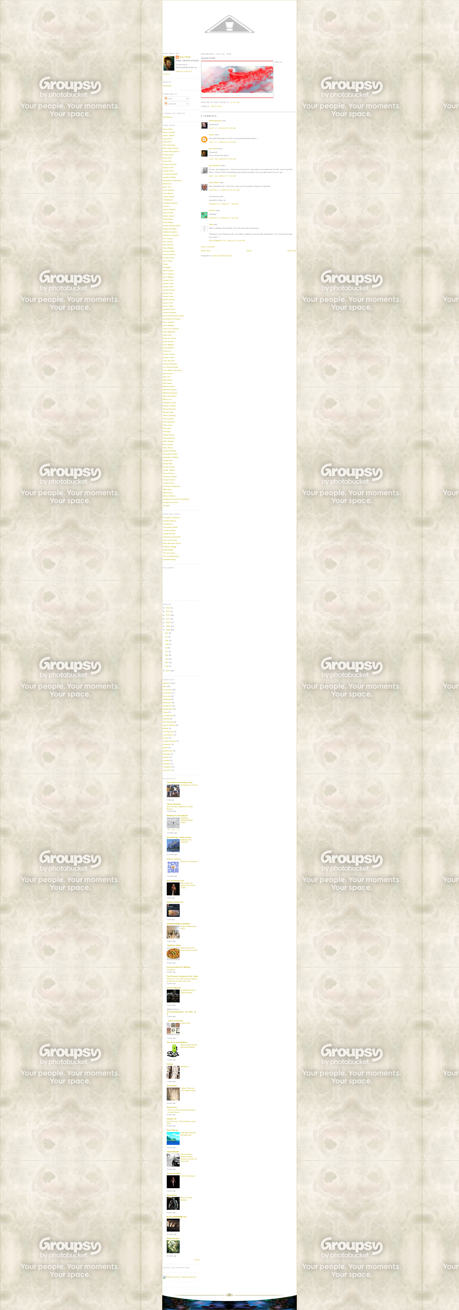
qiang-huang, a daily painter (179, 837)
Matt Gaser (167, 383)
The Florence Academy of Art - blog (182, 976)
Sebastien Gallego (170, 457)
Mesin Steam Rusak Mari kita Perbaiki (189, 1046)
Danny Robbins (169, 209)
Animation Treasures (171, 518)
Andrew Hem (168, 155)
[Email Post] (240, 102)
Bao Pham (213, 149)
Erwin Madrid (168, 248)
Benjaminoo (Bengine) (172, 180)
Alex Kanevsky (169, 145)
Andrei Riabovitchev (171, 151)
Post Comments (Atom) (221, 256)
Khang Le (167, 351)
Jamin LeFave (169, 300)
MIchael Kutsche (170, 390)
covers (165, 738)
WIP (164, 686)
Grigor (165, 264)
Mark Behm (167, 380)
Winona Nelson (169, 496)
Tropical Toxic (168, 483)
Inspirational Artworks (171, 537)
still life (165, 728)
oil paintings (168, 715)
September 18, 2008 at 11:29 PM (227, 241)
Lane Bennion (169, 361)
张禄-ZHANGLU (173, 1009)
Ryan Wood (168, 448)
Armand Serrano (170, 164)
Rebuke (212, 210)
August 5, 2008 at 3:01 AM (223, 218)
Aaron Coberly (169, 132)
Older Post (291, 251)
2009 (168, 626)
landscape (167, 703)
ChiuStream (168, 200)
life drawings (168, 722)
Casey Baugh (168, 197)
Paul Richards (168, 422)
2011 (168, 619)
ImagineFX (167, 706)
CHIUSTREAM (173, 1152)
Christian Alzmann (170, 203)
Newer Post (205, 251)
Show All (197, 1260)
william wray (167, 493)
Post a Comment (208, 247)
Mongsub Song (169, 403)
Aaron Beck (168, 129)
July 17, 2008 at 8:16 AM (222, 128)
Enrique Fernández (171, 235)
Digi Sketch (167, 117)
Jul (166, 648)
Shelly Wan (167, 464)
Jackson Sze (168, 280)
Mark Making (172, 1130)
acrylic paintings (169, 741)
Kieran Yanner (169, 354)
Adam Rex (167, 142)
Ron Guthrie (168, 444)
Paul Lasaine (168, 419)
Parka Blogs (168, 550)
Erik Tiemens (168, 245)
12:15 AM (235, 102)
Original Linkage (169, 547)
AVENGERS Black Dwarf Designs (188, 991)
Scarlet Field (208, 58)
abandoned (168, 751)
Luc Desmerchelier (170, 367)
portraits (166, 760)
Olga (211, 224)
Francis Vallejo (169, 251)
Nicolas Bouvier (169, 409)
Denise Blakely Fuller (171, 226)
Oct (167, 637)
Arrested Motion (169, 521)
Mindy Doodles (173, 1238)
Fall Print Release (188, 1176)
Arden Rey (167, 161)
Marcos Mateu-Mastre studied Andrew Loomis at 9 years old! (189, 1157)
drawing (166, 719)
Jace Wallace (168, 277)
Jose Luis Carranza (171, 329)
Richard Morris (169, 438)
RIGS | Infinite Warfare (186, 1199)
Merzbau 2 (185, 1066)
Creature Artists (169, 530)
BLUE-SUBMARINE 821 (177, 1217)
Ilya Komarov (168, 271)
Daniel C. (167, 206)
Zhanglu (166, 506)
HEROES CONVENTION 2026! (187, 820)
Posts (169, 99)
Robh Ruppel (168, 441)
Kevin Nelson (168, 348)
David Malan (214, 182)
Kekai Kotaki (168, 341)
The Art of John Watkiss (177, 1042)
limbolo (170, 1064)
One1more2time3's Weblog (178, 967)
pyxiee (211, 135)
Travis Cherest (169, 480)
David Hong (168, 219)
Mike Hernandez (169, 396)
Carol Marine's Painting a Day (180, 782)
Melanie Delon (169, 386)
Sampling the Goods (189, 785)
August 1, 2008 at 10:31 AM (224, 190)
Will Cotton (167, 489)
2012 (168, 615)
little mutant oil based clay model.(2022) (188, 885)
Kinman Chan (168, 357)
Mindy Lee (167, 399)
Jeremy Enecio (169, 309)
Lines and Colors (170, 540)
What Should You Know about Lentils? (189, 949)
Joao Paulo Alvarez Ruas (173, 316)
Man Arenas (168, 374)
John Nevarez (168, 322)
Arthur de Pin (168, 168)
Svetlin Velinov (169, 470)
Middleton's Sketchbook (177, 816)
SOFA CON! (185, 1023)
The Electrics (168, 732)
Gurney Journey (174, 859)
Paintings (167, 699)
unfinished (167, 767)
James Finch (168, 287)
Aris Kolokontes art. (175, 881)
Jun (167, 651)
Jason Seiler (168, 306)
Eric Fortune (168, 242)
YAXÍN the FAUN (174, 945)
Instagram (171, 970)
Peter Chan (167, 425)
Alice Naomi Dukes (170, 148)
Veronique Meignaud (171, 486)
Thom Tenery (168, 473)
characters (167, 690)
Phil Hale (166, 432)
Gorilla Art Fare (169, 534)
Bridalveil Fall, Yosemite (186, 841)
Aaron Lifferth (168, 135)
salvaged (167, 764)
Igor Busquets (215, 165)
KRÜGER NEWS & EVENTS (178, 924)
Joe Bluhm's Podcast (171, 319)
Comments (171, 104)
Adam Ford (167, 139)
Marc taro (167, 377)
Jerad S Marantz (174, 988)
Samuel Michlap (169, 451)
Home (249, 251)
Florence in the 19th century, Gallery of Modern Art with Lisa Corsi (182, 980)
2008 (168, 630)
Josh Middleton (169, 332)
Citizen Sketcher (174, 804)
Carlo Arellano (168, 190)
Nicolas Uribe (168, 412)
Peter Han (167, 428)
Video (165, 712)
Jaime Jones (168, 283)
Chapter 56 (171, 1119)
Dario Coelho (168, 213)
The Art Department (171, 556)
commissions (168, 735)
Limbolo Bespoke (170, 364)
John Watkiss (168, 325)
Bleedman (167, 184)
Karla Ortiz (167, 335)
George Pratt (168, 258)
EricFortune (172, 1086)
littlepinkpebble (215, 121)
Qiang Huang (168, 435)
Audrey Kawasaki (170, 174)
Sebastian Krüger (170, 454)
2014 (168, 608)
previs (165, 747)
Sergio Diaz (167, 460)
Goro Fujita (167, 261)
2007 (168, 671)
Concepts (167, 693)
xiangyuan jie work (170, 502)
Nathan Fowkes (169, 406)
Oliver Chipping (169, 415)
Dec (167, 633)
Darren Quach (169, 216)
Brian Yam (167, 187)
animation (167, 744)
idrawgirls (167, 267)
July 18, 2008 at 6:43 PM (222, 159)
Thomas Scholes (170, 477)
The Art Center (169, 553)
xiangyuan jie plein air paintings (176, 499)
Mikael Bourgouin (170, 393)
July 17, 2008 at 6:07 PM (222, 142)
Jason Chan (168, 303)
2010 (168, 622)
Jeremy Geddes (169, 312)
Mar (167, 662)
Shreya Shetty (169, 467)
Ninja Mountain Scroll (171, 543)
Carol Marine (168, 193)
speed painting (169, 725)
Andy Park (167, 158)
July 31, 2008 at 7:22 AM (222, 176)
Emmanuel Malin (170, 229)
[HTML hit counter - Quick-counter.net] (179, 1277)
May (167, 655)
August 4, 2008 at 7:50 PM (223, 204)
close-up (166, 696)
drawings (166, 754)
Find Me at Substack (189, 861)
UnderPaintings (169, 559)
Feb (167, 666)
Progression (168, 709)
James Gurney (169, 290)
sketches (217, 106)
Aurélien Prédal (169, 177)
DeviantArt (167, 86)
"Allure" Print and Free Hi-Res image (188, 1089)
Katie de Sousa (169, 338)
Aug (167, 644)
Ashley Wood (168, 171)
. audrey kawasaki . (175, 1021)
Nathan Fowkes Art (175, 902)
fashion (166, 757)
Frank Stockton (169, 254)
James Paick (168, 296)
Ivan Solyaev (168, 274)
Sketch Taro (172, 1107)
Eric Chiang (167, 238)
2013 (168, 611)
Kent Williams (168, 345)
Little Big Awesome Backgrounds (188, 1134)
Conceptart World (170, 527)
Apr (167, 659)
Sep (167, 640)
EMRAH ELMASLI (170, 232)
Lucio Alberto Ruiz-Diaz (172, 370)
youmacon (167, 770)
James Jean (168, 293)
